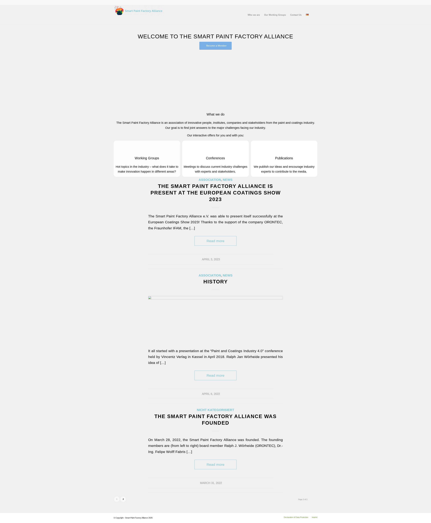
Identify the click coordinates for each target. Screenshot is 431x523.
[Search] (314, 15)
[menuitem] (253, 15)
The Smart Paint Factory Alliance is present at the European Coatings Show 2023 (216, 192)
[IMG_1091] (215, 319)
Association (210, 180)
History (215, 281)
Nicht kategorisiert (215, 410)
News (228, 180)
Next (310, 77)
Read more (215, 241)
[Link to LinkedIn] (314, 2)
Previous (121, 77)
